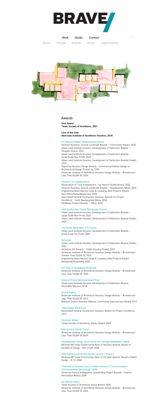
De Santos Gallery (70, 382)
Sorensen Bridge (69, 320)
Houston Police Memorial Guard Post (80, 280)
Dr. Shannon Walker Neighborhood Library (82, 142)
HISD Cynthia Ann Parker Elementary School (83, 209)
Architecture (85, 22)
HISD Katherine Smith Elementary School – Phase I (87, 354)
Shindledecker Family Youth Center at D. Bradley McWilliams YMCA (95, 342)
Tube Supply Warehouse (73, 308)
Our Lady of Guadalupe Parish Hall (78, 268)
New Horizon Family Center (75, 329)
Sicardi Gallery (68, 292)
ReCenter (66, 240)
